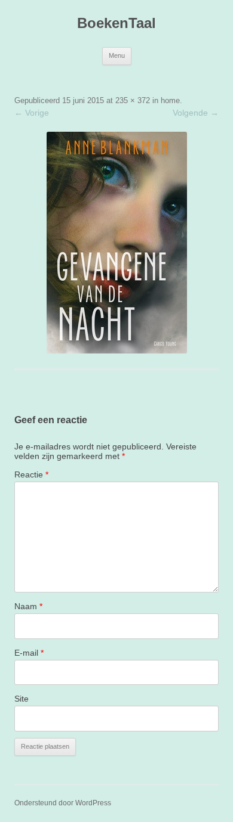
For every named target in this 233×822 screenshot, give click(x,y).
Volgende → (196, 112)
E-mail (29, 652)
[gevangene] (116, 242)
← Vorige (31, 112)
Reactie (31, 474)
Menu (117, 55)
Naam (28, 606)
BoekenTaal (116, 23)
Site (21, 698)
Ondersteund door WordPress (62, 803)
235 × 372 (132, 100)
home (170, 100)
